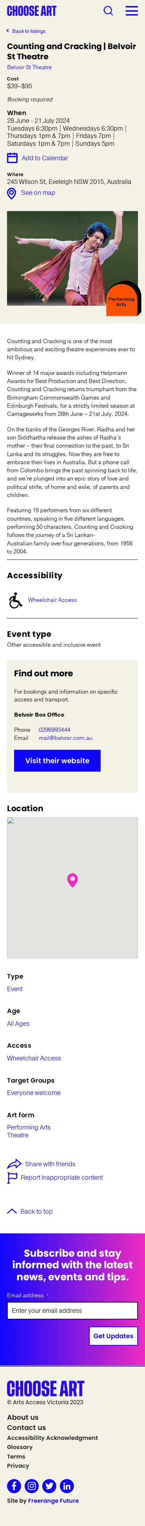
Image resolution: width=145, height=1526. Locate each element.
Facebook (14, 1486)
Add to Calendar (45, 158)
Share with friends (50, 1164)
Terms (16, 1457)
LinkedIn (67, 1486)
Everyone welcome (34, 1093)
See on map (38, 192)
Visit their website (57, 761)
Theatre (18, 1135)
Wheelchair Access (52, 600)
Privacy (18, 1466)
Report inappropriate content (62, 1178)
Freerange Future (53, 1501)
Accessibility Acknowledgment (52, 1438)
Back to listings (28, 31)
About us (23, 1417)
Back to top (36, 1212)
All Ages (18, 1024)
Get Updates (113, 1335)
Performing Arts (29, 1128)
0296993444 (54, 730)
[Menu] (132, 11)
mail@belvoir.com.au (66, 738)
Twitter (49, 1486)
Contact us (26, 1427)
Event (15, 989)
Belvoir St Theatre (29, 67)
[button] (72, 880)
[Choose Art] (32, 10)
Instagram (32, 1486)
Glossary (20, 1447)
